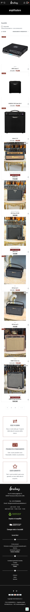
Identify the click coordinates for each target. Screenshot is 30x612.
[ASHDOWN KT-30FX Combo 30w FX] (15, 86)
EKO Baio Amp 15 (15, 288)
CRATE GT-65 (15, 251)
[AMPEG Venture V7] (15, 50)
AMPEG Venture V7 (15, 68)
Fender (19, 395)
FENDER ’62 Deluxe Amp (15, 360)
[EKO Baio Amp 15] (15, 269)
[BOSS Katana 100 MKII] (15, 194)
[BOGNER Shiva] (15, 156)
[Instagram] (16, 591)
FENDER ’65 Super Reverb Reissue (15, 399)
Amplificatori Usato (15, 211)
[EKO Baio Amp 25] (15, 306)
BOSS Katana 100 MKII (15, 213)
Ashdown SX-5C (15, 138)
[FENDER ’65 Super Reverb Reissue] (15, 379)
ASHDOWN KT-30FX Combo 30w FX (15, 103)
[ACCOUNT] (24, 3)
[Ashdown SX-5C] (15, 121)
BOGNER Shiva (15, 176)
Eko (15, 322)
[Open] (2, 2)
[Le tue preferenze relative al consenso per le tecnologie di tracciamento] (27, 609)
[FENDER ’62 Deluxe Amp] (15, 342)
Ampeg (15, 66)
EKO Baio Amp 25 (15, 324)
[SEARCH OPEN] (4, 3)
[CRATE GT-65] (15, 231)
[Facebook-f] (13, 591)
